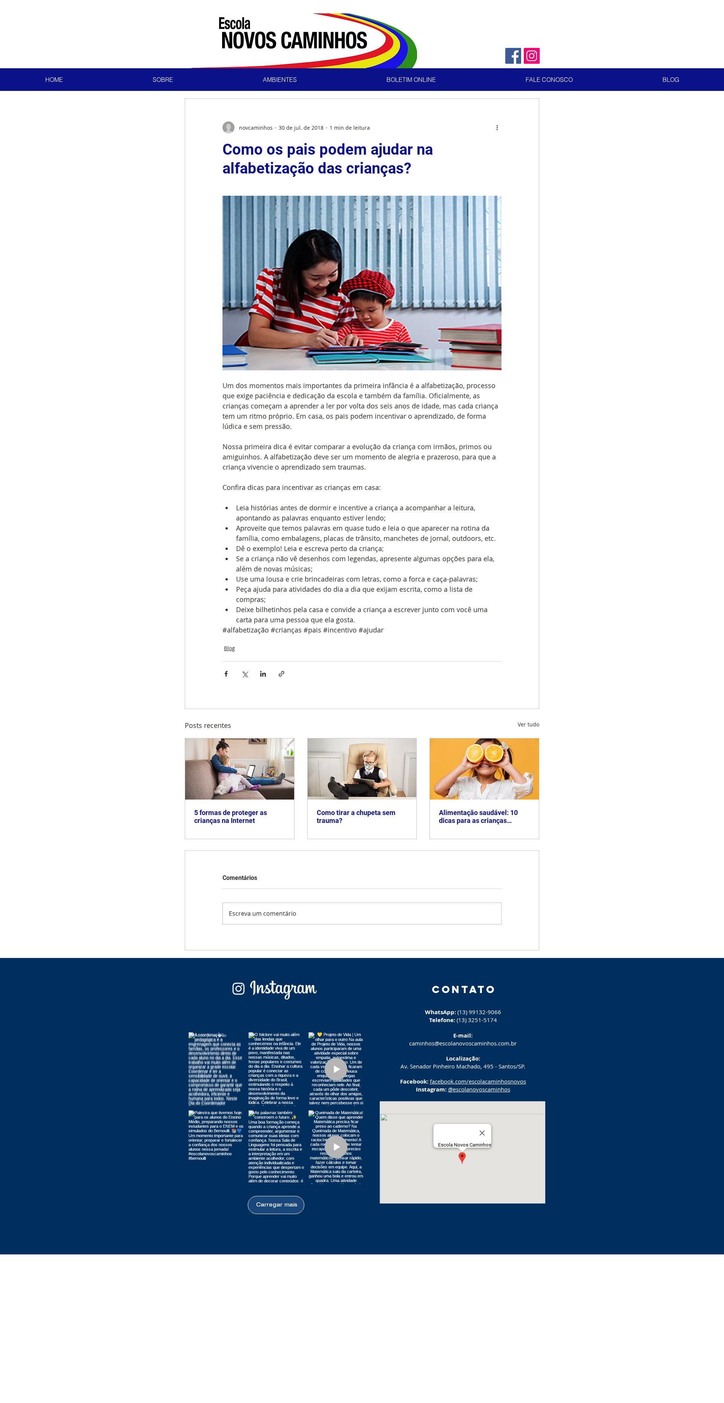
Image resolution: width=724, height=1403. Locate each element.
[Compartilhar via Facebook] (226, 673)
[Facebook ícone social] (513, 56)
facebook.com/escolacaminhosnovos (478, 1081)
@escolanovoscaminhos (479, 1089)
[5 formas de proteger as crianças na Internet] (239, 769)
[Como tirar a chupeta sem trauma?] (362, 769)
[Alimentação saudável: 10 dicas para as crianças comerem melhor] (484, 769)
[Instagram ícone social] (532, 56)
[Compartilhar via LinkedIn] (263, 673)
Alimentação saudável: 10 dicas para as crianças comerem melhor (478, 816)
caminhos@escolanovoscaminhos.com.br (463, 1043)
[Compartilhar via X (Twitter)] (244, 673)
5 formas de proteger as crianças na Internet (230, 816)
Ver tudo (528, 724)
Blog (229, 648)
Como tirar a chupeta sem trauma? (356, 816)
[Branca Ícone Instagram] (238, 989)
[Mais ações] (497, 127)
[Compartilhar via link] (281, 673)
